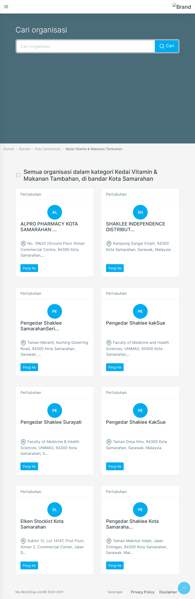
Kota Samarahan (48, 149)
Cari (169, 45)
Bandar (24, 149)
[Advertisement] (97, 91)
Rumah (9, 149)
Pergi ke (29, 268)
